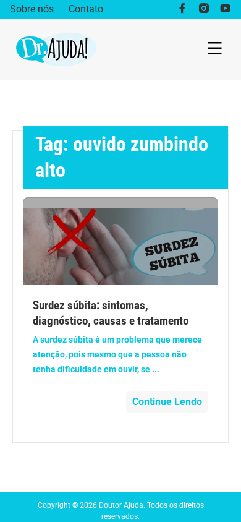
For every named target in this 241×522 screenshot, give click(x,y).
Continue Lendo (167, 402)
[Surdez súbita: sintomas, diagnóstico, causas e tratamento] (120, 241)
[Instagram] (203, 9)
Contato (86, 9)
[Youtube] (225, 9)
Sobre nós (32, 9)
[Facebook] (182, 9)
